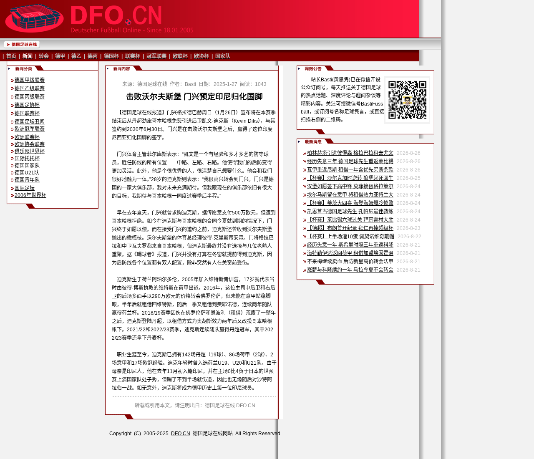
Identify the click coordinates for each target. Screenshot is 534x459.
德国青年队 (27, 180)
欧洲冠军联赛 (30, 129)
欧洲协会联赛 (30, 144)
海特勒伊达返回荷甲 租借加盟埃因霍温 (350, 253)
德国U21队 (27, 173)
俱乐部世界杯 (30, 151)
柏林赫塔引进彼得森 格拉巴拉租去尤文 (350, 153)
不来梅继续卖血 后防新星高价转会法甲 (350, 262)
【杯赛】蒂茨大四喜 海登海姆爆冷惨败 (350, 203)
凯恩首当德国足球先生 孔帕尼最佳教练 (350, 211)
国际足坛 (25, 188)
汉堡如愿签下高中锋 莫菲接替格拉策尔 (350, 186)
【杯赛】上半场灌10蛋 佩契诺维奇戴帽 (350, 237)
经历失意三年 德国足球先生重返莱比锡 (350, 161)
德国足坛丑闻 (30, 122)
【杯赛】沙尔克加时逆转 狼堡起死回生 (350, 178)
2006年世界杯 (30, 195)
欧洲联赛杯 (27, 137)
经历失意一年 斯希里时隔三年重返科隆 (350, 245)
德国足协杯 (27, 105)
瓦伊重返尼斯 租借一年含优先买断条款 (350, 170)
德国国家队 (27, 166)
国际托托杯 (27, 158)
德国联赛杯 (27, 113)
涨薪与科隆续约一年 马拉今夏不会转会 (350, 270)
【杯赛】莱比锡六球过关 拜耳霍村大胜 (350, 220)
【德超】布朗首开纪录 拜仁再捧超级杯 (350, 228)
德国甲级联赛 (30, 80)
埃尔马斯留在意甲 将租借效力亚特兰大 (350, 195)
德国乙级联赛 (30, 88)
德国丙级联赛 (30, 97)
